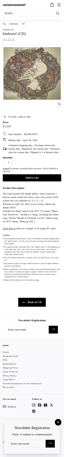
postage (6, 168)
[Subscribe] (53, 330)
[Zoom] (59, 104)
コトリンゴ (9, 39)
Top (4, 24)
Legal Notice (9, 379)
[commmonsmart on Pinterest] (33, 411)
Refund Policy (9, 364)
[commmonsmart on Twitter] (51, 405)
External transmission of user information (22, 383)
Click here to (9, 228)
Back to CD (34, 302)
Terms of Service (10, 371)
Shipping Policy (10, 367)
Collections (14, 24)
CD (23, 24)
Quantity (8, 157)
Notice (6, 352)
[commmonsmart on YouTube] (45, 405)
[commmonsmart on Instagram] (33, 405)
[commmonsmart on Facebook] (39, 405)
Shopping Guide (10, 356)
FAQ (5, 360)
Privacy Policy (10, 375)
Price (6, 122)
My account (8, 387)
